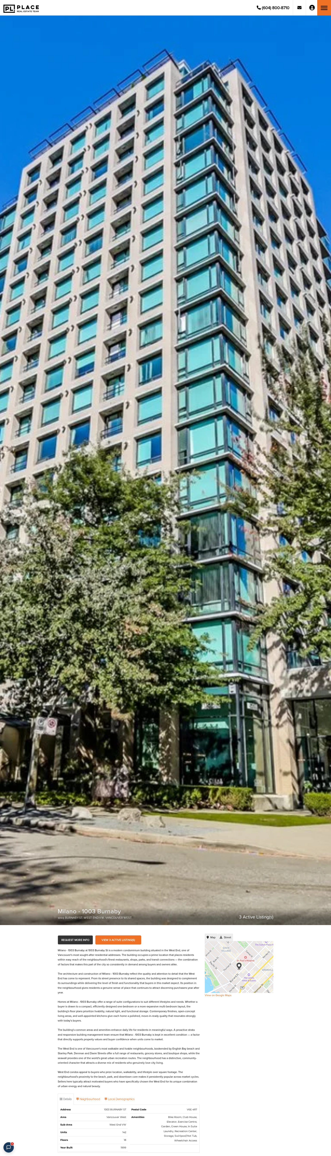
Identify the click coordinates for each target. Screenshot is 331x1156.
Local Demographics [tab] (120, 1099)
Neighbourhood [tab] (89, 1099)
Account (312, 8)
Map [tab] (212, 937)
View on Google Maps (218, 995)
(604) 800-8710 (275, 8)
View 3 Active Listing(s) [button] (118, 940)
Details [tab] (67, 1099)
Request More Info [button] (75, 940)
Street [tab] (227, 937)
